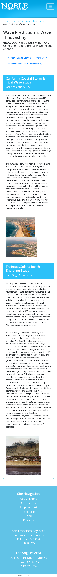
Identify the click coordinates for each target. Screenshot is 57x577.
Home (5, 21)
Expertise (28, 512)
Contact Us (28, 503)
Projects (15, 21)
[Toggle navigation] (50, 6)
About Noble (28, 499)
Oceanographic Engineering (34, 21)
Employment (28, 507)
